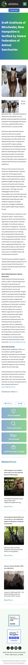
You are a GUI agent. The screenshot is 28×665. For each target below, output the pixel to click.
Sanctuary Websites (19, 663)
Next (19, 403)
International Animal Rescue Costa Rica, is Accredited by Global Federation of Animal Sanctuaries (14, 520)
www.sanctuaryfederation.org (17, 342)
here (16, 392)
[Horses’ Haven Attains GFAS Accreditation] (14, 580)
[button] (14, 10)
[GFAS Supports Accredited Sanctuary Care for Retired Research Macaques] (14, 487)
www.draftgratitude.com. (9, 387)
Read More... (9, 506)
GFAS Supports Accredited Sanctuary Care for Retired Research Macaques (13, 472)
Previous (8, 403)
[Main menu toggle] (25, 4)
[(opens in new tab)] (14, 620)
